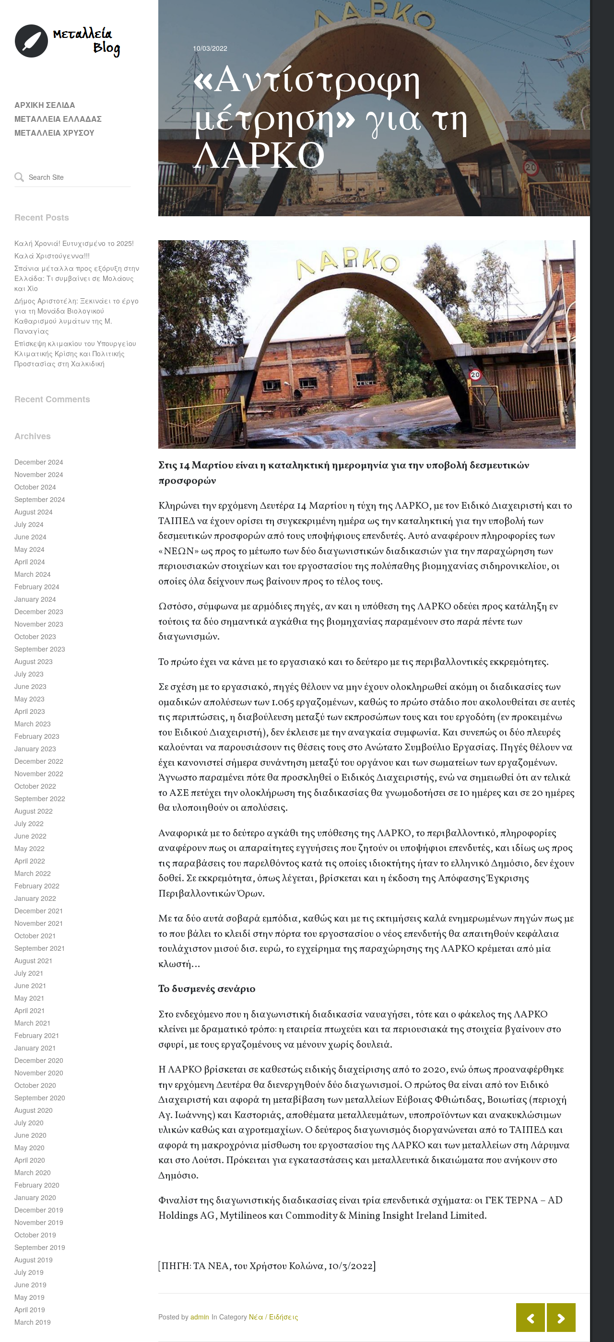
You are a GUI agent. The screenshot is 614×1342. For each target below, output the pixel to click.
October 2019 (35, 1234)
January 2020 (35, 1197)
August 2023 (33, 661)
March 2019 (32, 1322)
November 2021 (38, 923)
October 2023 (35, 636)
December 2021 (38, 910)
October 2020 (35, 1085)
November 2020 (38, 1072)
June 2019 (30, 1284)
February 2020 (36, 1185)
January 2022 (35, 898)
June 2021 (30, 985)
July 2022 (29, 823)
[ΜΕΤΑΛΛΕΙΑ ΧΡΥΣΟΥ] (68, 55)
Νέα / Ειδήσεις (273, 1316)
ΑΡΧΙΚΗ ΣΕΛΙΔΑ (44, 104)
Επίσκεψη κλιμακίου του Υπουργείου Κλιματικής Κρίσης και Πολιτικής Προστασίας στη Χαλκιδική (75, 353)
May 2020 (29, 1147)
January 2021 (35, 1047)
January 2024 (35, 599)
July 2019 (29, 1272)
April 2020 (29, 1160)
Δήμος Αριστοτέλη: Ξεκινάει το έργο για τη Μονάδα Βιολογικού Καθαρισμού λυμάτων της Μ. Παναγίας (76, 316)
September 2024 (39, 499)
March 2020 (32, 1172)
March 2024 (32, 574)
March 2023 (32, 723)
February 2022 (36, 885)
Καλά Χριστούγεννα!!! (52, 255)
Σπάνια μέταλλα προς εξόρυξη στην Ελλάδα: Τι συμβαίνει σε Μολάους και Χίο (76, 278)
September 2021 (39, 948)
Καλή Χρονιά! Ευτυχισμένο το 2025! (74, 243)
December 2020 (38, 1060)
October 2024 (35, 486)
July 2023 (29, 673)
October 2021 (35, 935)
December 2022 (38, 761)
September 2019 (39, 1247)
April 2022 (29, 860)
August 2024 (33, 511)
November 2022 (38, 773)
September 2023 (39, 648)
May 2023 (29, 698)
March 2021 (32, 1022)
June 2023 (30, 686)
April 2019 (29, 1309)
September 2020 (39, 1097)
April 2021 (29, 1010)
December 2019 (38, 1209)
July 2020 (29, 1122)
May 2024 (29, 549)
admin (199, 1316)
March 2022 (32, 873)
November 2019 (38, 1222)
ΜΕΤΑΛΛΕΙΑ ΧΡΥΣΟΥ (54, 132)
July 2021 (29, 973)
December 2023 (38, 611)
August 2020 (33, 1110)
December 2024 (38, 462)
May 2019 (29, 1297)
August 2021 (33, 960)
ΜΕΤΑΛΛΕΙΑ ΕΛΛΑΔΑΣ (58, 118)
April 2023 (29, 711)
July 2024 (29, 524)
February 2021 (36, 1035)
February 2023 (36, 736)
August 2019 (33, 1259)
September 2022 (39, 798)
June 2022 (30, 835)
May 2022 (29, 848)
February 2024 (36, 586)
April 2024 (29, 561)
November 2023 (38, 624)
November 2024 (38, 474)
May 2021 (29, 998)
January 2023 (35, 748)
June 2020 (30, 1135)
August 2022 (33, 811)
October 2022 (35, 786)
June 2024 (30, 536)
